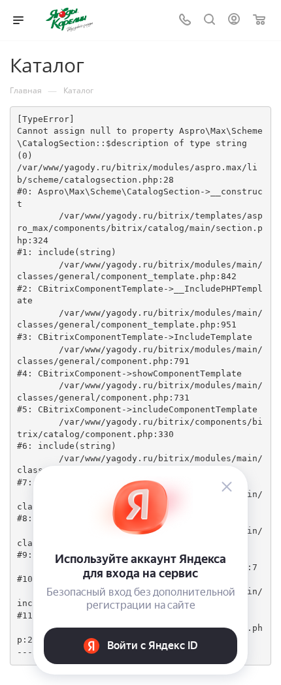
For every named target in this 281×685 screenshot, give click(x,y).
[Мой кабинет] (234, 20)
